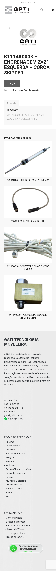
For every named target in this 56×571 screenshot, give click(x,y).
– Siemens (9, 461)
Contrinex (10, 449)
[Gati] (23, 10)
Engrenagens (18, 90)
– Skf (6, 496)
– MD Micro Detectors (15, 480)
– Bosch (8, 445)
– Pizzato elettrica (13, 484)
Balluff (9, 492)
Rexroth (16, 445)
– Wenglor (9, 457)
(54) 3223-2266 (15, 419)
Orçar (12, 83)
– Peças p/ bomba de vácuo (18, 469)
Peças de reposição (31, 90)
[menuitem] (40, 10)
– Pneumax (9, 441)
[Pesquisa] (40, 10)
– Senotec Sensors (13, 488)
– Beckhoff (9, 476)
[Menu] (48, 9)
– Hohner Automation (14, 453)
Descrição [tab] (11, 103)
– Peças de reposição (14, 472)
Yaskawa (10, 465)
